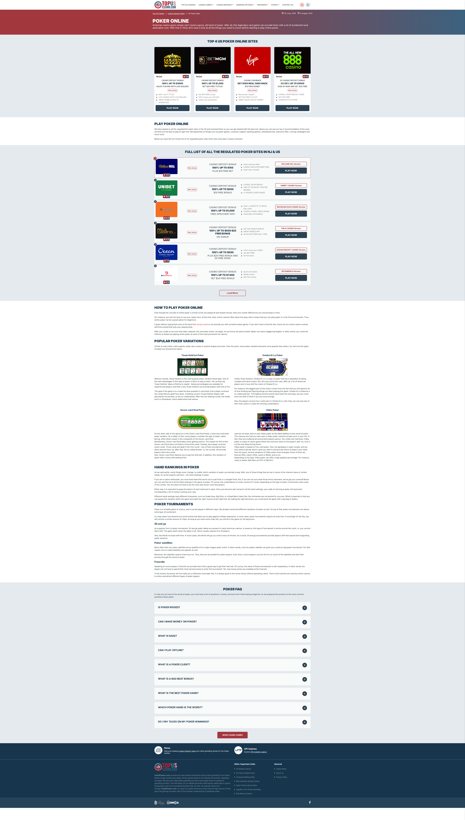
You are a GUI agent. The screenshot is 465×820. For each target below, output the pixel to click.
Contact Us (287, 5)
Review (159, 76)
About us (279, 773)
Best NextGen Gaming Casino (248, 781)
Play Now (172, 108)
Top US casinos (188, 5)
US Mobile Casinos (243, 769)
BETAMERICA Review (291, 271)
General (278, 764)
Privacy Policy (281, 777)
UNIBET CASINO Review (291, 185)
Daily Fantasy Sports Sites (246, 785)
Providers (262, 5)
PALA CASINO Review (291, 228)
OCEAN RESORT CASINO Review (291, 250)
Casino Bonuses (224, 5)
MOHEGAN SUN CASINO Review (291, 207)
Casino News (281, 769)
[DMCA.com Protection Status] (173, 804)
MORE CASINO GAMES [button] (232, 735)
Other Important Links (244, 764)
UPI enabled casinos (259, 752)
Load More (232, 293)
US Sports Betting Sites (245, 777)
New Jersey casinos (201, 324)
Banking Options (244, 5)
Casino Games (205, 5)
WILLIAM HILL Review (291, 164)
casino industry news (187, 751)
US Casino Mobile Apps (245, 773)
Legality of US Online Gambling (248, 789)
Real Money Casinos (244, 794)
